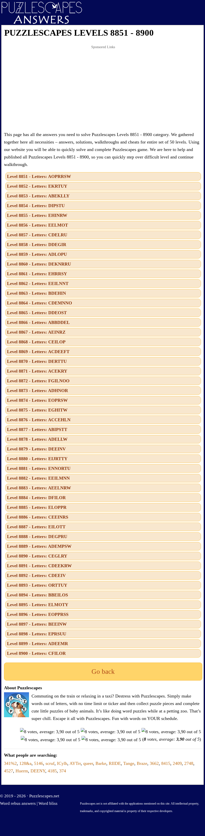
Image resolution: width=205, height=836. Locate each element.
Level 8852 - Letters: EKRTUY (37, 186)
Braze (142, 763)
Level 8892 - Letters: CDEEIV (36, 575)
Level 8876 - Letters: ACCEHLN (38, 419)
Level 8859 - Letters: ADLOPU (37, 254)
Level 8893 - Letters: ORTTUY (37, 585)
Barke (101, 763)
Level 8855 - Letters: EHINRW (37, 215)
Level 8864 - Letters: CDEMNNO (39, 302)
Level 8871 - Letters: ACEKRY (37, 371)
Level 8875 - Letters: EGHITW (37, 410)
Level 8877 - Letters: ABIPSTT (37, 429)
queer (88, 763)
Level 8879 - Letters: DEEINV (36, 448)
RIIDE (115, 763)
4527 (8, 770)
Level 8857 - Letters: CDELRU (37, 234)
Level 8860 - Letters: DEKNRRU (39, 264)
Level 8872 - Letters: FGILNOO (38, 380)
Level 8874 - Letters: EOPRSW (37, 400)
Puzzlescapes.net (44, 796)
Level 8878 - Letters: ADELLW (37, 439)
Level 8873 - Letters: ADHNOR (37, 390)
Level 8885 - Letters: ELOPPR (36, 507)
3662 (154, 763)
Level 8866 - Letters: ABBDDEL (38, 322)
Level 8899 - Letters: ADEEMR (37, 643)
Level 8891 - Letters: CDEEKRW (39, 565)
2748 (188, 763)
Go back (103, 671)
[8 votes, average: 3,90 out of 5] (50, 731)
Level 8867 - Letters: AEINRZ (36, 332)
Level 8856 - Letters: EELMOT (37, 225)
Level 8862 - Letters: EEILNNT (37, 283)
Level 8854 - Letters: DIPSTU (36, 205)
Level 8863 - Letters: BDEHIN (36, 293)
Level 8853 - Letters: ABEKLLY (38, 195)
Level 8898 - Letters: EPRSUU (36, 633)
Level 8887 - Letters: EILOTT (36, 526)
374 (62, 770)
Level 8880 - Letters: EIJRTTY (37, 458)
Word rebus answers (18, 803)
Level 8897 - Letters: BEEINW (37, 624)
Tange (128, 763)
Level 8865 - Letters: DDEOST (37, 312)
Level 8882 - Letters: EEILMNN (38, 478)
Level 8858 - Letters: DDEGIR (36, 244)
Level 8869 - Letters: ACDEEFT (38, 351)
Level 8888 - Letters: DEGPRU (37, 536)
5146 (38, 763)
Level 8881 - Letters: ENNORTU (38, 468)
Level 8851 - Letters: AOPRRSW (39, 176)
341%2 (10, 763)
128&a (25, 763)
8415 (165, 763)
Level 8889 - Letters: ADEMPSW (39, 546)
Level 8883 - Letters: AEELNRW (39, 487)
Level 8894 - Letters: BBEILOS (37, 594)
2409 (177, 763)
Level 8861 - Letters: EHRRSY (37, 273)
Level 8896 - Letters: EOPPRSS (37, 614)
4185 (52, 770)
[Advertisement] (103, 88)
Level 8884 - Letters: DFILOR (36, 497)
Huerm (22, 770)
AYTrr (75, 763)
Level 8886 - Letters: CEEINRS (37, 517)
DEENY (37, 770)
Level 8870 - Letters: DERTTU (37, 361)
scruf (50, 763)
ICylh (62, 763)
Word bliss (48, 803)
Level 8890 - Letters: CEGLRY (37, 556)
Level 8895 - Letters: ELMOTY (37, 604)
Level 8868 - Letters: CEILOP (36, 341)
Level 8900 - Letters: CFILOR (36, 653)
